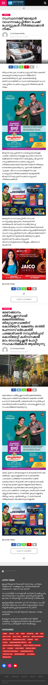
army (23, 633)
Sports (40, 676)
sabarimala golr (19, 639)
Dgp (36, 639)
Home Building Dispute (18, 642)
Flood (5, 642)
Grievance (15, 676)
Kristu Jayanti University (12, 645)
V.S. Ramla (30, 654)
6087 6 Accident (37, 636)
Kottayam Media (18, 33)
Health (32, 676)
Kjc (4, 648)
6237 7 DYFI (7, 636)
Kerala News (30, 648)
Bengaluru (7, 657)
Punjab (30, 639)
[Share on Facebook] (11, 66)
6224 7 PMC (17, 636)
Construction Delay (10, 651)
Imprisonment (20, 654)
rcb (41, 633)
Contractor (7, 654)
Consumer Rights (26, 651)
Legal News (19, 648)
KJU (30, 642)
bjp (37, 633)
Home (7, 676)
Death (11, 633)
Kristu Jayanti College (32, 645)
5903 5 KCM (6, 639)
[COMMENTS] (37, 66)
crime (5, 633)
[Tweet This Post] (16, 66)
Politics (24, 676)
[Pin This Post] (26, 66)
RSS (17, 633)
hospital (30, 633)
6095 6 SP (26, 636)
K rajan (10, 648)
